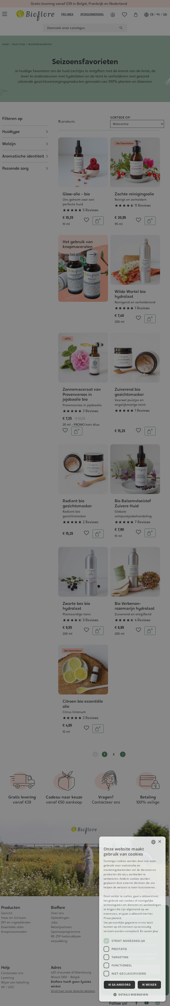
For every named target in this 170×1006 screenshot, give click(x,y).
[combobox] (153, 842)
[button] (132, 994)
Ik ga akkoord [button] (119, 985)
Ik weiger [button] (149, 985)
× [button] (159, 841)
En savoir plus (149, 931)
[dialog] (132, 919)
